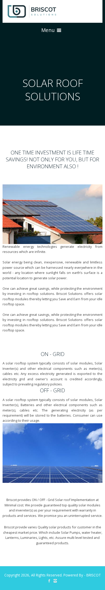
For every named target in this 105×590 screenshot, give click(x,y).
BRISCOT (93, 575)
